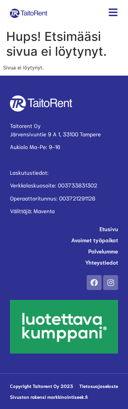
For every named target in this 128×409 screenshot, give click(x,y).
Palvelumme (103, 251)
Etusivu (108, 229)
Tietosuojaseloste (98, 386)
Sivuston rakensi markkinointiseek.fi (49, 397)
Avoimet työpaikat (94, 240)
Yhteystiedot (101, 262)
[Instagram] (110, 282)
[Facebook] (94, 282)
